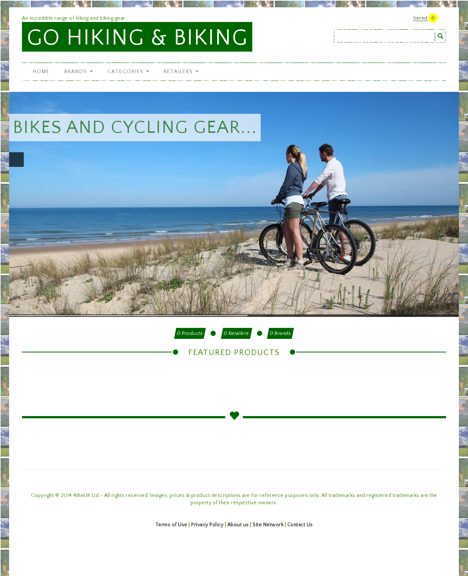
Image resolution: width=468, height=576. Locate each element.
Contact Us (300, 525)
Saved (420, 17)
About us (238, 525)
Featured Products (234, 352)
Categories (126, 72)
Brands (76, 72)
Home (41, 72)
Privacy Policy (207, 525)
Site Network (268, 525)
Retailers (179, 72)
